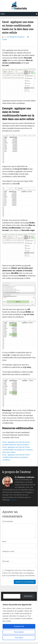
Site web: (5, 561)
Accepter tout (19, 626)
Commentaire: (7, 521)
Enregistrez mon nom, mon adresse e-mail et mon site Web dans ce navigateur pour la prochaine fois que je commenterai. (18, 573)
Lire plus (13, 500)
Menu (3, 14)
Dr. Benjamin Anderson (16, 37)
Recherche (28, 596)
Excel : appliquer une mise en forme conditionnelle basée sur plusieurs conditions (16, 457)
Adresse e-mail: (8, 551)
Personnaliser (19, 632)
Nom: (4, 542)
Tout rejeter (19, 638)
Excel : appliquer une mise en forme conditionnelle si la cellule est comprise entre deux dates (17, 449)
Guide (4, 39)
